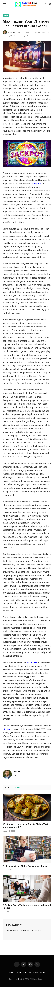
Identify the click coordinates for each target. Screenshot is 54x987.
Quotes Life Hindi (15, 979)
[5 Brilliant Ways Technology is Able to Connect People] (27, 888)
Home (11, 973)
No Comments (16, 36)
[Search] (50, 4)
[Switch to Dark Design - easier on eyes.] (45, 4)
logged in (21, 930)
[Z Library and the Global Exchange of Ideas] (27, 849)
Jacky (12, 32)
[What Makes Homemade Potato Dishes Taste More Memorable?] (27, 807)
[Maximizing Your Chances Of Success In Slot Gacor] (27, 56)
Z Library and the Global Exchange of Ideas (25, 866)
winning (6, 729)
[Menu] (4, 4)
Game (6, 15)
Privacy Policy (24, 973)
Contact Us (39, 973)
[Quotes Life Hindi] (26, 4)
